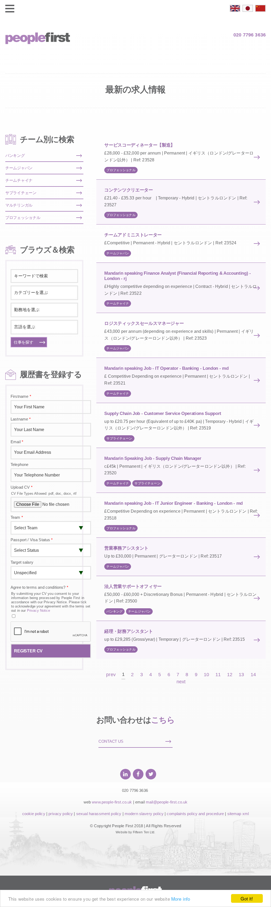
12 (229, 674)
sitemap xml (238, 813)
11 (217, 674)
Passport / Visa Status (32, 539)
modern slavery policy (144, 813)
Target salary (22, 562)
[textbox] (44, 292)
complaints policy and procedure (195, 813)
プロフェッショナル (120, 170)
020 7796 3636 (249, 35)
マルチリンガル (19, 205)
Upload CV (22, 487)
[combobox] (44, 293)
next (181, 681)
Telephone (19, 464)
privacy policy (60, 813)
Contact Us (110, 741)
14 (253, 674)
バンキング (114, 611)
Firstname (21, 396)
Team (17, 517)
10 (206, 674)
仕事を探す (23, 342)
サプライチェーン (119, 438)
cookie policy (33, 813)
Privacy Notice (38, 611)
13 (241, 674)
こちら (163, 720)
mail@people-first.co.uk (166, 802)
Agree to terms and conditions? (39, 587)
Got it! (247, 898)
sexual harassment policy (98, 813)
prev (111, 674)
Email (17, 442)
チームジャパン (117, 253)
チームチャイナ (117, 303)
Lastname (21, 419)
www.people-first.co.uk (112, 802)
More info (180, 898)
